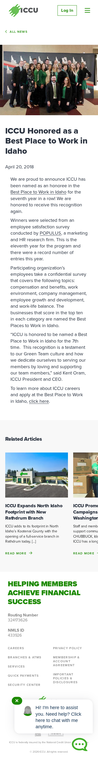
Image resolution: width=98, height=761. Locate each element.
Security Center (24, 684)
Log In (67, 10)
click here (39, 401)
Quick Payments (23, 675)
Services (16, 666)
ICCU (23, 10)
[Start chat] (80, 744)
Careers (16, 648)
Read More (15, 553)
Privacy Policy (67, 648)
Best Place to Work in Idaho (38, 192)
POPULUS (50, 233)
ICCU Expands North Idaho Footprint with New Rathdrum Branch (33, 511)
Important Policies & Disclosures (65, 678)
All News (18, 31)
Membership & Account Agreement (66, 661)
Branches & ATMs (25, 657)
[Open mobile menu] (87, 10)
